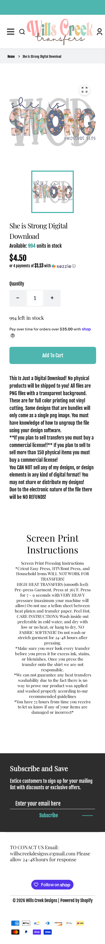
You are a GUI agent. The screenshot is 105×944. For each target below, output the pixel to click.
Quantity (16, 284)
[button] (22, 32)
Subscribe (48, 815)
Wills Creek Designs (41, 900)
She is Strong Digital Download (42, 57)
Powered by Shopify (76, 900)
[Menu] (11, 31)
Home (11, 57)
